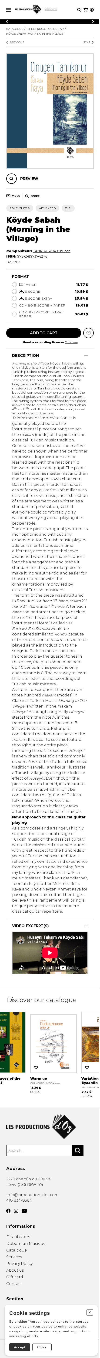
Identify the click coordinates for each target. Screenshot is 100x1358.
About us (15, 1270)
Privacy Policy (19, 1263)
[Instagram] (16, 1210)
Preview (29, 178)
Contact (14, 1284)
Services (14, 1257)
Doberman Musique (26, 1243)
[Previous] (7, 21)
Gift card (14, 1277)
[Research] (79, 10)
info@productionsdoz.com (32, 1195)
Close (42, 1347)
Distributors (18, 1237)
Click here (71, 342)
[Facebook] (8, 1210)
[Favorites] (88, 333)
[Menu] (8, 10)
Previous (17, 42)
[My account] (92, 10)
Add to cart (43, 333)
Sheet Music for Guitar (45, 28)
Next (86, 42)
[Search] (77, 1150)
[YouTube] (24, 1211)
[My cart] (85, 10)
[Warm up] (53, 1052)
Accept (19, 1347)
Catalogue (14, 28)
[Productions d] (50, 1126)
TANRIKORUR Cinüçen (51, 251)
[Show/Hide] (86, 355)
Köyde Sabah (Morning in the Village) (35, 33)
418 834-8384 (19, 1200)
